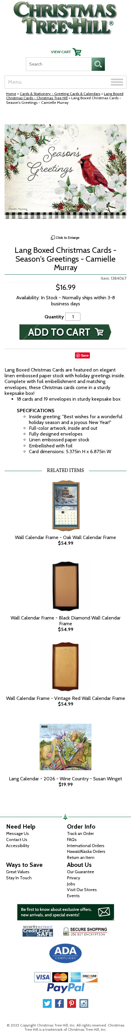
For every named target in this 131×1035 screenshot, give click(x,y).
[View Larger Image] (65, 171)
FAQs (72, 839)
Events (73, 895)
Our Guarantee (80, 871)
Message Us (17, 833)
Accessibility (17, 845)
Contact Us (16, 839)
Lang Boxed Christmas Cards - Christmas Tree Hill (64, 95)
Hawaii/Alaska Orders (86, 851)
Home (11, 93)
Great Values (18, 871)
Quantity (54, 317)
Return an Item (80, 857)
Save (85, 355)
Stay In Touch (19, 878)
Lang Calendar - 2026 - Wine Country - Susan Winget (65, 779)
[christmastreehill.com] (65, 16)
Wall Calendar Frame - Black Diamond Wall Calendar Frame (66, 620)
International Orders (85, 845)
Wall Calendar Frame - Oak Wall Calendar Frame (65, 537)
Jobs (71, 884)
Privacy (73, 878)
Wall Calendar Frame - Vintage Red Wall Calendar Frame (65, 698)
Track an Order (80, 833)
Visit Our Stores (82, 889)
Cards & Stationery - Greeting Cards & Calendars (60, 93)
